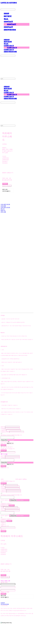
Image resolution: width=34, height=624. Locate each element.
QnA (6, 19)
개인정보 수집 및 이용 (7, 435)
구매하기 (3, 531)
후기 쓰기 (3, 450)
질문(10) (3, 210)
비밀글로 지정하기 (6, 503)
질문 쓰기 (3, 483)
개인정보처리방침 (5, 604)
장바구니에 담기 (5, 577)
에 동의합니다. (11, 435)
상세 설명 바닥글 (5, 207)
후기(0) (3, 209)
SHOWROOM (10, 29)
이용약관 (3, 602)
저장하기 (3, 445)
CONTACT (8, 21)
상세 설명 (3, 206)
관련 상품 (3, 212)
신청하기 (3, 593)
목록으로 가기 (4, 505)
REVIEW (8, 16)
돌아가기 (3, 520)
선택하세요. (5, 158)
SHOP (6, 13)
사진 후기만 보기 (8, 447)
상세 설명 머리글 (5, 204)
